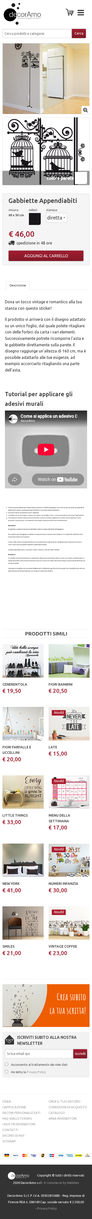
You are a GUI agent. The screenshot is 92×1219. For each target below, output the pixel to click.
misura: (14, 210)
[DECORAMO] (16, 14)
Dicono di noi (13, 1135)
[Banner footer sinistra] (46, 1005)
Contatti (10, 1130)
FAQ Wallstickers (17, 1118)
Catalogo (57, 1112)
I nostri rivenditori (18, 1124)
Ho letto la (28, 1072)
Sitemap (9, 1141)
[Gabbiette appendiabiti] (46, 78)
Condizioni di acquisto (68, 1107)
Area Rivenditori (63, 1118)
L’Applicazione (14, 1107)
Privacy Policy (36, 1072)
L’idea (6, 1101)
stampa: (52, 210)
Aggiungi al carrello (46, 256)
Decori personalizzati (21, 1112)
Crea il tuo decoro (64, 1101)
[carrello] (71, 14)
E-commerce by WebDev (61, 1182)
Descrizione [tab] (18, 285)
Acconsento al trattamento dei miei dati (39, 1064)
